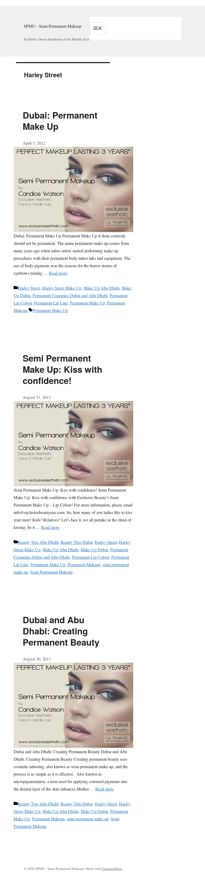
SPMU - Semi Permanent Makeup (52, 26)
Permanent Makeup (84, 564)
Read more (58, 273)
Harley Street (29, 288)
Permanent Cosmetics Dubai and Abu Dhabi (70, 295)
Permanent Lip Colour (90, 557)
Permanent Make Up (87, 303)
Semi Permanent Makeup (51, 572)
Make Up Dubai (94, 549)
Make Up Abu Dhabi (102, 288)
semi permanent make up (88, 818)
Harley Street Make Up (61, 288)
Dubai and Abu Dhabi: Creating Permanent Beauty (61, 630)
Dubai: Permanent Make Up (60, 120)
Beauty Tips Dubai (77, 542)
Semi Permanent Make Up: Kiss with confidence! (62, 369)
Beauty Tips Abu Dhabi (38, 542)
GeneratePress (112, 868)
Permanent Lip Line (51, 303)
